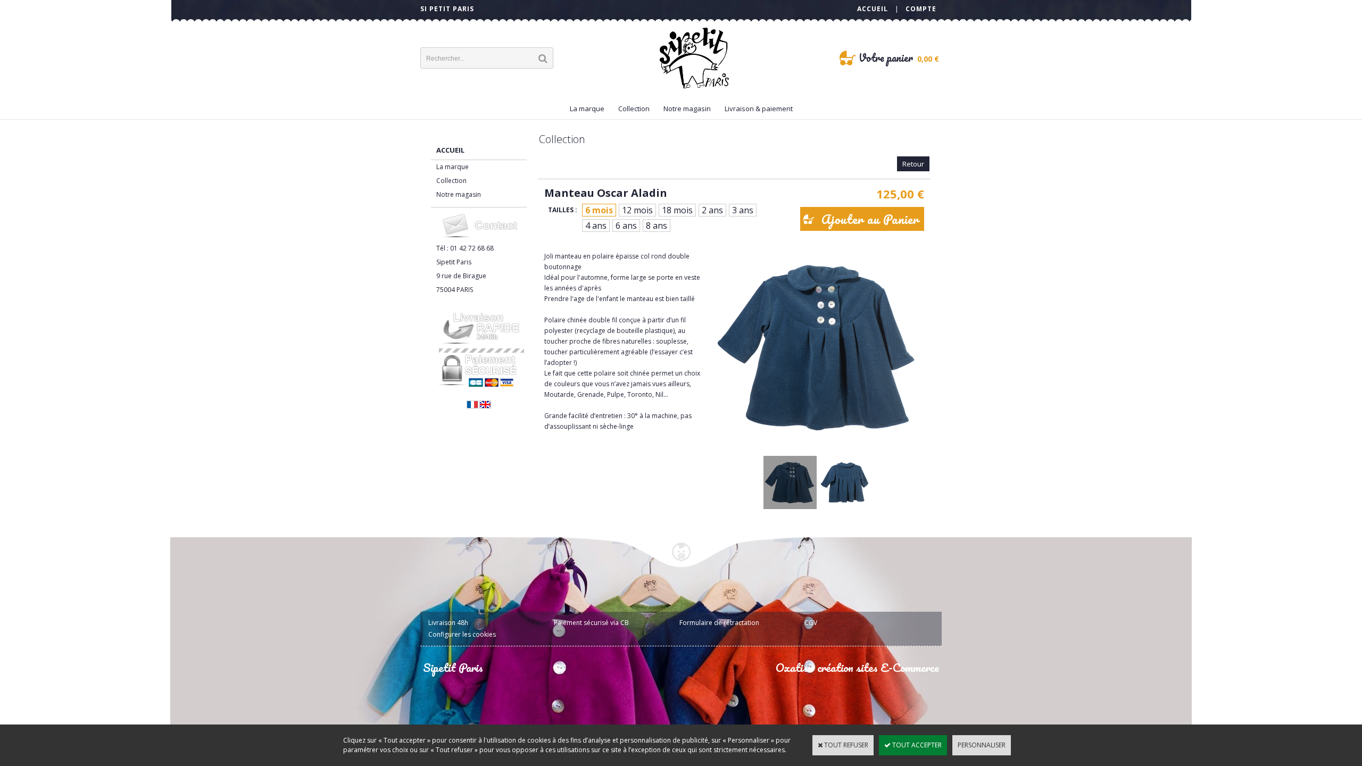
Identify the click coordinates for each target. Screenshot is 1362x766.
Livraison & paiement (759, 108)
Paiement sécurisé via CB (591, 622)
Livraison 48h (448, 622)
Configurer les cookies (462, 634)
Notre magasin (687, 108)
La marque (587, 108)
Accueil (450, 150)
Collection (634, 108)
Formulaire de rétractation (719, 622)
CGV (810, 622)
